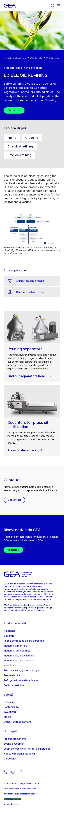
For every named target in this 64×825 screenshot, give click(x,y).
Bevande (9, 635)
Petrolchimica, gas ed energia (21, 670)
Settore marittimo (14, 685)
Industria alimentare (15, 58)
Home (11, 138)
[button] (32, 128)
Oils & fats (36, 58)
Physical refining (19, 155)
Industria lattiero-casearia (19, 660)
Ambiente (9, 630)
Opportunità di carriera (17, 721)
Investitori (10, 711)
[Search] (53, 6)
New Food (10, 665)
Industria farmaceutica (17, 650)
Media (7, 716)
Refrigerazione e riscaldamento (22, 680)
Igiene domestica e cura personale (24, 640)
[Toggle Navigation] (58, 5)
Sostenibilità (11, 707)
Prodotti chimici (13, 675)
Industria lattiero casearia (19, 655)
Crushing (31, 138)
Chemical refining (20, 146)
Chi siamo (9, 702)
